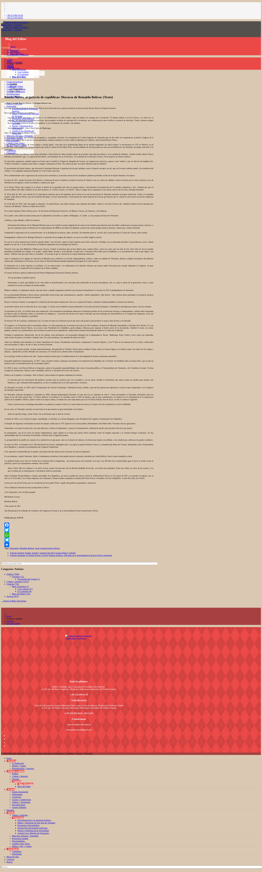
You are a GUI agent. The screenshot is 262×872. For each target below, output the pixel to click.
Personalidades (18, 841)
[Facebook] (78, 525)
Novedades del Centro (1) (28, 579)
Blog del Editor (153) (21, 594)
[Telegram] (78, 539)
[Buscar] (1, 160)
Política (10, 60)
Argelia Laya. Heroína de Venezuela (33, 833)
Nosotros (5, 47)
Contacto (10, 859)
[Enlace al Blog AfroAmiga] (79, 601)
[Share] (78, 544)
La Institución (18, 763)
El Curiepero (23, 74)
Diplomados (17, 794)
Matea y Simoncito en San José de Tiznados (36, 823)
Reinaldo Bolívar (27, 548)
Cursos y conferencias (21, 799)
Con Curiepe (23, 72)
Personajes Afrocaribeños (28, 825)
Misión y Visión (19, 766)
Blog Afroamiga (26, 784)
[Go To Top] (1, 869)
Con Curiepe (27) (25, 589)
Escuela (5, 79)
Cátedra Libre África (15, 143)
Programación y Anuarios (23, 768)
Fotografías (11, 106)
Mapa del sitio (13, 857)
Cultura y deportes (14, 62)
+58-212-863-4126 (15, 15)
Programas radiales (20, 838)
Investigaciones (13, 94)
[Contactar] (1, 158)
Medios (5, 101)
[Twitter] (78, 529)
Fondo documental (15, 82)
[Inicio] (1, 45)
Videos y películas (20, 815)
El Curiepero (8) (24, 591)
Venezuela (14, 548)
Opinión (14, 51)
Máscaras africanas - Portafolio (20, 136)
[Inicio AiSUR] (79, 654)
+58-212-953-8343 (15, 18)
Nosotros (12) (18, 577)
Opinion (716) (13, 584)
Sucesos (15, 779)
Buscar (10, 862)
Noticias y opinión (10, 57)
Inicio (13, 46)
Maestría (10, 810)
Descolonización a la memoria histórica (34, 820)
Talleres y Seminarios (21, 802)
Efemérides (17, 854)
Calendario (16, 851)
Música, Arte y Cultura (22, 846)
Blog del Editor (19, 77)
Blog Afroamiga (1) (20, 586)
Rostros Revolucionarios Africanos (32, 828)
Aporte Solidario (19, 807)
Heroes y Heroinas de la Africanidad (33, 830)
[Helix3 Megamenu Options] (1, 35)
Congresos (16, 797)
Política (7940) (13, 574)
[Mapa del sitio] (1, 155)
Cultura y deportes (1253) (18, 581)
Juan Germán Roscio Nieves (47, 548)
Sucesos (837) (13, 596)
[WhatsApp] (78, 534)
